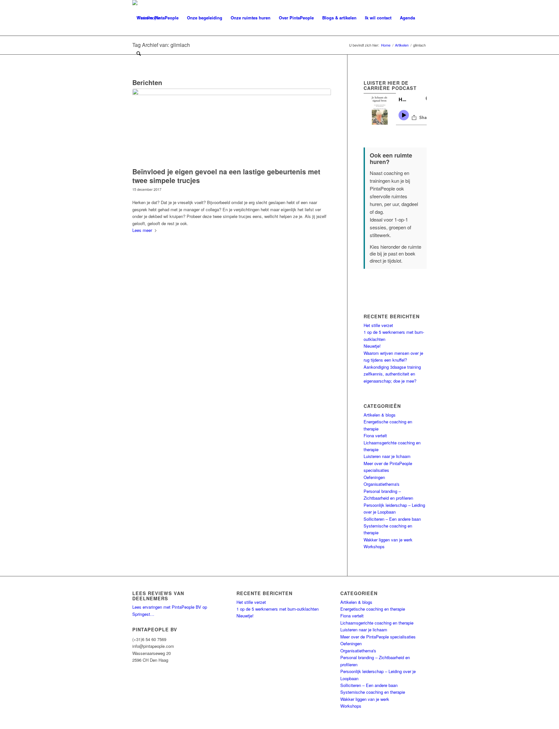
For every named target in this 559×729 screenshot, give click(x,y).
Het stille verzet (378, 325)
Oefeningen (374, 477)
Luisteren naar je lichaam (387, 456)
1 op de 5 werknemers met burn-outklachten (277, 609)
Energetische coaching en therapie (372, 609)
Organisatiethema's (382, 484)
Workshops (374, 546)
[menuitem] (157, 18)
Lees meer (142, 230)
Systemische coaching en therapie (372, 692)
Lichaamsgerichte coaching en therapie (376, 623)
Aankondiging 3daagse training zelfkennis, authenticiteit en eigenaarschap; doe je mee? (392, 374)
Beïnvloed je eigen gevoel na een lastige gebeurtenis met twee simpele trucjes (226, 176)
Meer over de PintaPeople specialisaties (378, 637)
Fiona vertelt (375, 435)
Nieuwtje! (372, 346)
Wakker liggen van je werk (388, 540)
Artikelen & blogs (380, 415)
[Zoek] (138, 53)
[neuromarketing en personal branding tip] (231, 126)
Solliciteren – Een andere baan (392, 519)
